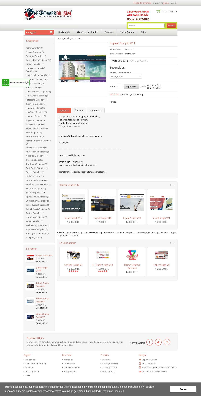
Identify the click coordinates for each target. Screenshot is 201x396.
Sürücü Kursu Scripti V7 (42, 315)
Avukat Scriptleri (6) (35, 52)
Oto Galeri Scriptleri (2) (36, 164)
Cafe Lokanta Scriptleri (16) (38, 60)
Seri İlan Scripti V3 (73, 264)
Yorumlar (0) (96, 110)
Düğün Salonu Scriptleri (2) (38, 75)
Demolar (108, 32)
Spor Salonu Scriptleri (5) (37, 196)
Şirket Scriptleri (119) (35, 192)
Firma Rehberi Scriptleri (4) (38, 91)
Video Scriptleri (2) (34, 221)
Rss (166, 342)
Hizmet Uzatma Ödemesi (132, 266)
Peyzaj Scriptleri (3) (35, 172)
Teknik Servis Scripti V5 (42, 285)
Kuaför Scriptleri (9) (35, 136)
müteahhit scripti (124, 232)
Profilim (106, 359)
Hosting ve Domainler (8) (37, 233)
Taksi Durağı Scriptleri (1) (37, 204)
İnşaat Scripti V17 (73, 217)
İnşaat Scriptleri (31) (35, 120)
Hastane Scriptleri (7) (36, 116)
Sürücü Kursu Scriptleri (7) (38, 200)
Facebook (149, 342)
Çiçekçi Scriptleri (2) (35, 64)
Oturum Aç (158, 2)
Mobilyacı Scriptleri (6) (36, 147)
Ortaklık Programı (72, 367)
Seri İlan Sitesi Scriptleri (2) (38, 184)
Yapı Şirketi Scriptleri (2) (37, 229)
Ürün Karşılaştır (154, 88)
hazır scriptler (72, 235)
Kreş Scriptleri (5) (34, 132)
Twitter (157, 342)
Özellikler (79, 110)
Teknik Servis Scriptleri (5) (38, 209)
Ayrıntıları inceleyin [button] (113, 391)
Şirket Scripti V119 (42, 269)
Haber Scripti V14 (44, 255)
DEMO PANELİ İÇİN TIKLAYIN (71, 162)
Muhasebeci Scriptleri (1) (37, 151)
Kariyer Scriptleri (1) (35, 124)
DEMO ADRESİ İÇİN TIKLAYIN (72, 155)
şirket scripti (154, 232)
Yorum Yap (138, 94)
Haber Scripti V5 (161, 264)
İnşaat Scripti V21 (161, 217)
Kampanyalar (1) (34, 237)
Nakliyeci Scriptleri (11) (36, 155)
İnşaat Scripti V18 (102, 217)
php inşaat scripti (107, 232)
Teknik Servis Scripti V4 (42, 300)
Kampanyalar (70, 371)
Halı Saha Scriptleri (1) (36, 112)
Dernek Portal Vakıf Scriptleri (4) (35, 70)
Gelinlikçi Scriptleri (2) (36, 103)
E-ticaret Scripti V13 (102, 264)
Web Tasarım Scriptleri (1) (38, 225)
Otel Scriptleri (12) (34, 159)
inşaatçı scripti (91, 232)
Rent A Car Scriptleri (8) (36, 180)
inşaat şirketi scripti (74, 232)
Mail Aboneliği (109, 371)
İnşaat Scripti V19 (132, 217)
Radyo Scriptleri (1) (35, 176)
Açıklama (63, 110)
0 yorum (124, 94)
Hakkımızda (64, 32)
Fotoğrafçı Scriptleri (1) (36, 99)
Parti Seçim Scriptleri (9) (37, 168)
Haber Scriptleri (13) (35, 108)
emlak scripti (166, 232)
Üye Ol (174, 2)
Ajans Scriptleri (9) (34, 47)
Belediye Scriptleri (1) (36, 56)
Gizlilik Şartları (127, 32)
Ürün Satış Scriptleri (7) (36, 217)
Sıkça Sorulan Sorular (87, 32)
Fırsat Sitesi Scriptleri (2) (37, 95)
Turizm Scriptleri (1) (35, 213)
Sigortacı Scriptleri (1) (36, 188)
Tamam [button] (183, 389)
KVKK (143, 32)
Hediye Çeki (69, 363)
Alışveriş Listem (109, 367)
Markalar (68, 359)
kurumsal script (140, 232)
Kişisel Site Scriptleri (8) (37, 128)
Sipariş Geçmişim (110, 363)
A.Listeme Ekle (154, 85)
